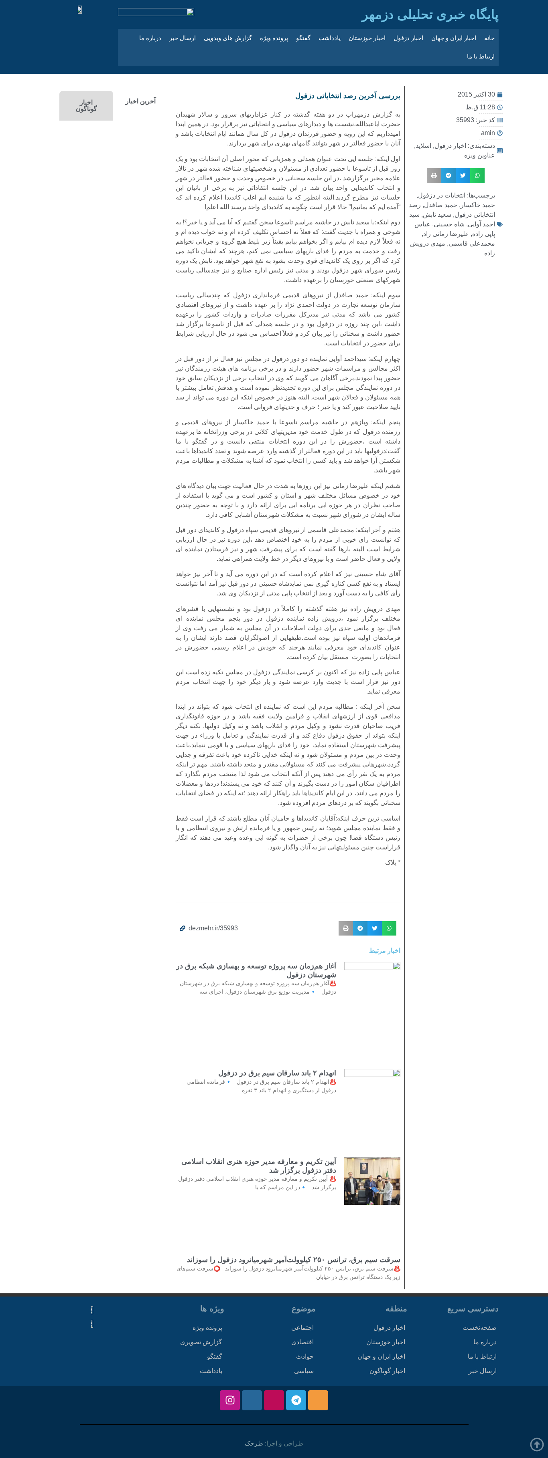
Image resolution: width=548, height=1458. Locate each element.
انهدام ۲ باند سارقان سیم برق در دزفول (277, 1073)
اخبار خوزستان (367, 37)
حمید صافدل (440, 205)
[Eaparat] (274, 1400)
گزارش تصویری (201, 1342)
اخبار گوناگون (387, 1370)
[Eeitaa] (318, 1400)
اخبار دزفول (408, 37)
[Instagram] (230, 1400)
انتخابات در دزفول (441, 195)
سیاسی (304, 1370)
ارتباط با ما (481, 56)
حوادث (305, 1356)
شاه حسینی (449, 224)
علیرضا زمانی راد (446, 233)
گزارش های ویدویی (228, 37)
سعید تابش (437, 214)
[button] (477, 175)
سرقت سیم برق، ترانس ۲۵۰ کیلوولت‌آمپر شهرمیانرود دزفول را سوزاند (293, 1260)
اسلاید (423, 145)
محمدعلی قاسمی (472, 243)
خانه (489, 37)
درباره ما (150, 37)
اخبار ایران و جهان (453, 37)
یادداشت (330, 37)
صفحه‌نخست (480, 1327)
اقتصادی (302, 1342)
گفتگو (303, 37)
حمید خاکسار (478, 205)
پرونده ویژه (274, 37)
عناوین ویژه (479, 155)
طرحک (254, 1443)
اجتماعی (302, 1327)
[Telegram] (296, 1400)
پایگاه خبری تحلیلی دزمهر (430, 14)
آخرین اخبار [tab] (141, 101)
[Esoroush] (252, 1400)
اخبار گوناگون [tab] (86, 105)
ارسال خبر (182, 37)
